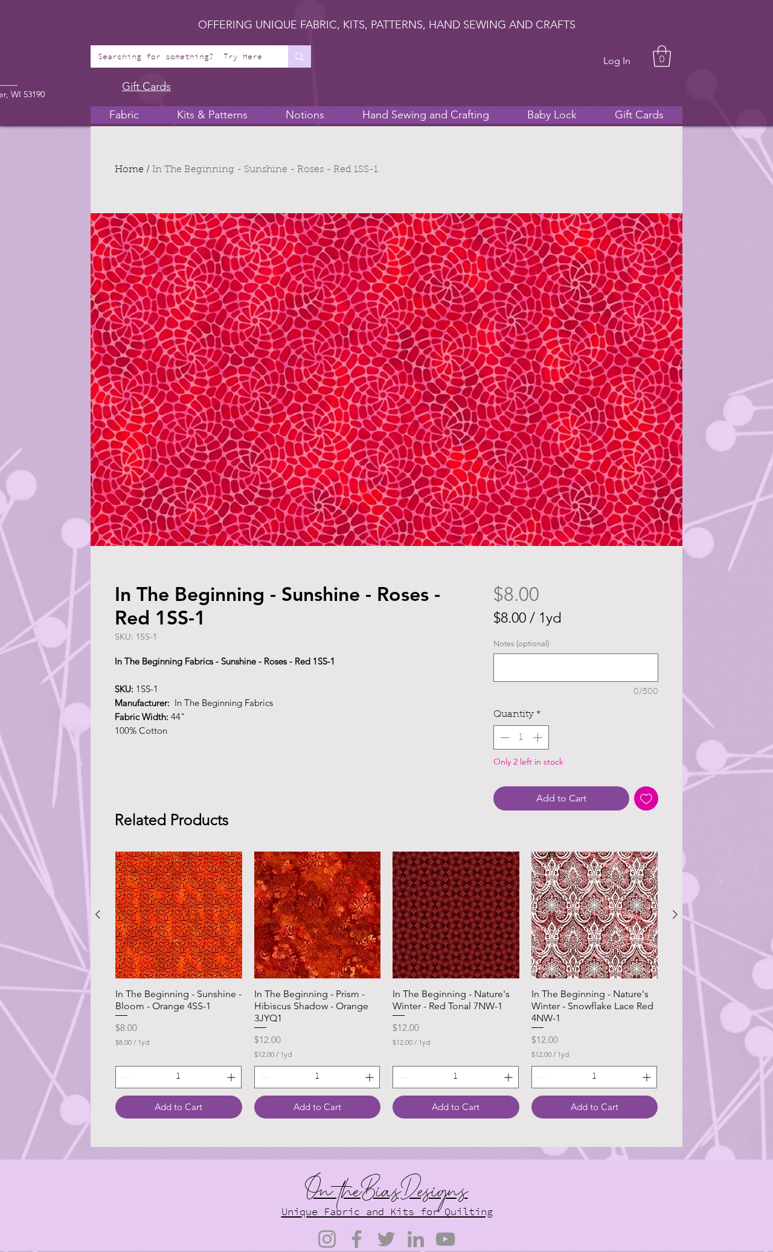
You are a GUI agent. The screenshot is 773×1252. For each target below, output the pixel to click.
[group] (386, 985)
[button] (662, 56)
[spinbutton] (521, 737)
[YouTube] (445, 1239)
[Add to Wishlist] (646, 798)
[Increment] (538, 737)
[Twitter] (386, 1239)
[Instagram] (327, 1239)
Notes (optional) (521, 643)
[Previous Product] (98, 914)
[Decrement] (503, 737)
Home (129, 170)
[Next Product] (675, 914)
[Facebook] (356, 1239)
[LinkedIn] (416, 1239)
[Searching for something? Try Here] (299, 56)
